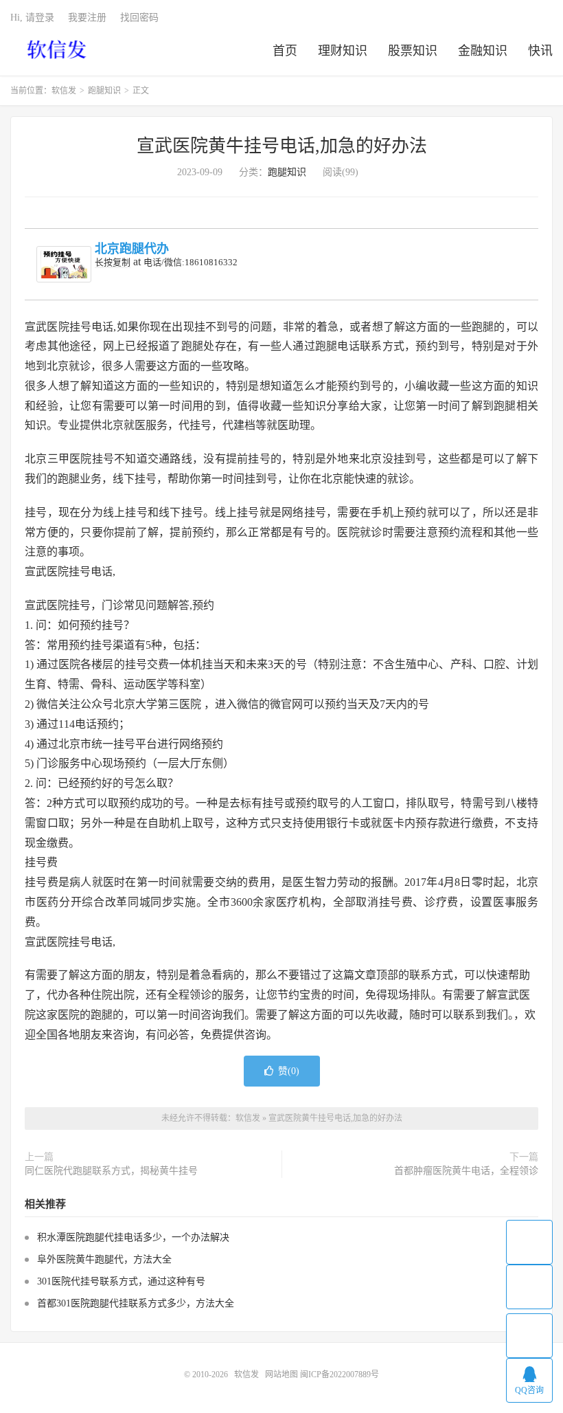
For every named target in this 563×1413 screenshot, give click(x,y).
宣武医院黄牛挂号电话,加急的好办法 (282, 146)
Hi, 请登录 (32, 17)
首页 (285, 51)
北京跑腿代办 (132, 249)
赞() (288, 1071)
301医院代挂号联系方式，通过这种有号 (121, 1281)
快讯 (540, 51)
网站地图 (281, 1374)
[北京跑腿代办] (64, 264)
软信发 (58, 49)
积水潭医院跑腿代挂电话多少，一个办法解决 (133, 1237)
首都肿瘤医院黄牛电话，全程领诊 (466, 1171)
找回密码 (139, 17)
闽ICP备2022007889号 (339, 1374)
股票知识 (412, 51)
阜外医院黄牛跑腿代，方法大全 (104, 1259)
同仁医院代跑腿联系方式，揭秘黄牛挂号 (111, 1171)
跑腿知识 (104, 91)
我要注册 (87, 17)
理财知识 (342, 51)
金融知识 (482, 51)
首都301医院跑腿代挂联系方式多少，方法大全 (135, 1303)
